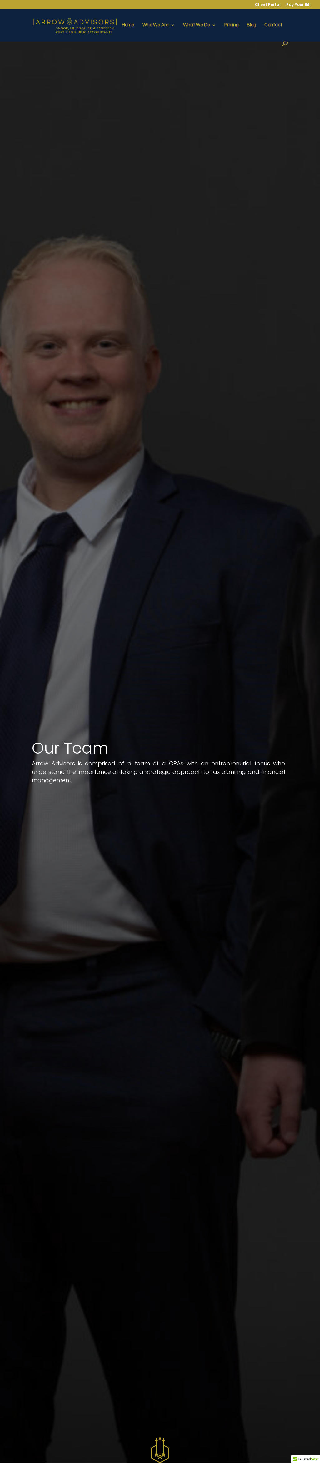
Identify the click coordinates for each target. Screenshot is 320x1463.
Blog (251, 25)
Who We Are (155, 25)
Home (128, 25)
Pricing (231, 25)
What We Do (196, 25)
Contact (273, 25)
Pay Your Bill (298, 5)
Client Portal (268, 5)
